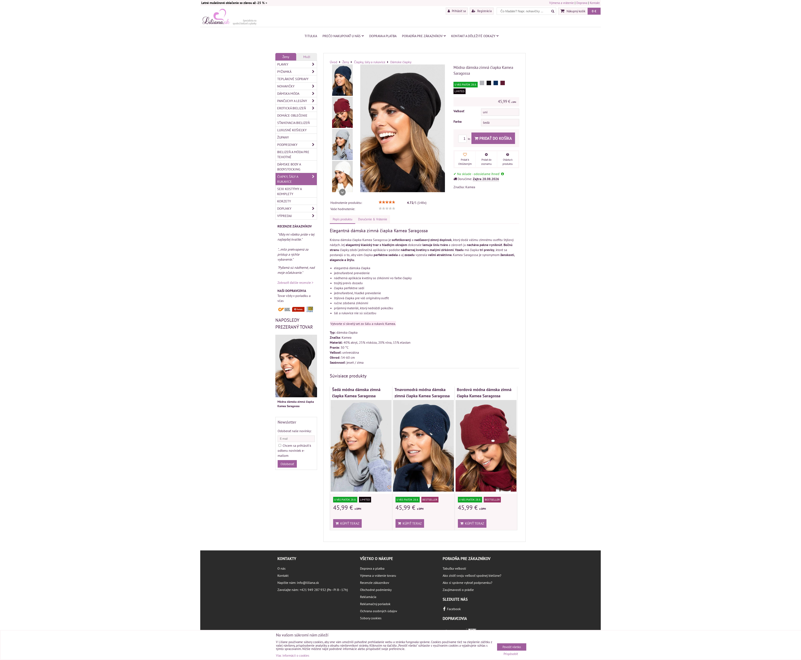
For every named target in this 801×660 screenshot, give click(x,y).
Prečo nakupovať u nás (341, 36)
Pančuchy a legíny (292, 101)
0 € (594, 11)
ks (469, 139)
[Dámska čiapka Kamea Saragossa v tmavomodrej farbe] (342, 80)
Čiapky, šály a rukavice (287, 179)
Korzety (284, 201)
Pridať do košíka (495, 138)
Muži (306, 57)
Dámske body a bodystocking (289, 166)
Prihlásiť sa (458, 11)
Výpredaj (284, 216)
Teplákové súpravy (293, 79)
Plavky (282, 64)
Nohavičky (286, 86)
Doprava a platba (383, 36)
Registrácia (484, 11)
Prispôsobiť (511, 654)
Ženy (285, 57)
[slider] (387, 202)
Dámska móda (288, 93)
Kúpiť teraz (349, 523)
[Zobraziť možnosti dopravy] (296, 311)
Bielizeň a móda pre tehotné (293, 154)
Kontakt (595, 3)
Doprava (581, 3)
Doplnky (284, 208)
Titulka (311, 36)
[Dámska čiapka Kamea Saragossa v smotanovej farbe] (342, 176)
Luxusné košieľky (292, 130)
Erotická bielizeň (291, 108)
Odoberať (287, 464)
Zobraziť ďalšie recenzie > (295, 282)
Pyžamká (284, 71)
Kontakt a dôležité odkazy (473, 36)
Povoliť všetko (512, 647)
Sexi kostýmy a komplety (289, 191)
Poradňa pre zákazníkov (422, 36)
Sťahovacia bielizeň (293, 123)
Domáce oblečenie (292, 115)
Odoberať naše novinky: (294, 431)
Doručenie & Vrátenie (372, 219)
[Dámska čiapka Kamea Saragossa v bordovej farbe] (342, 112)
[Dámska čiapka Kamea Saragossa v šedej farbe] (342, 144)
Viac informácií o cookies (292, 655)
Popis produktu (342, 219)
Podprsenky (287, 145)
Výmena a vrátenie (561, 3)
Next (342, 192)
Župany (283, 137)
